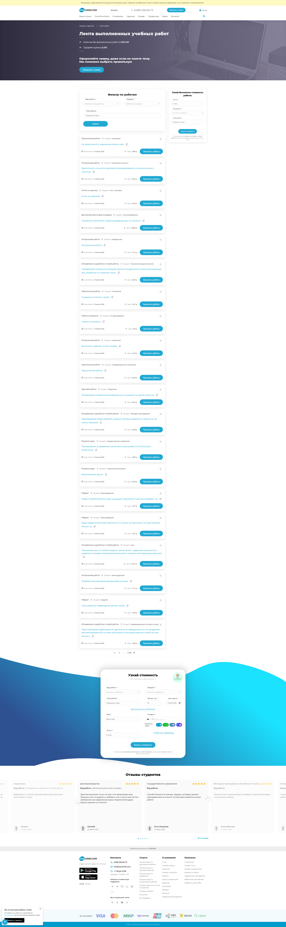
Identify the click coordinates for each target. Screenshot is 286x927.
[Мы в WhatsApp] (127, 887)
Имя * (109, 714)
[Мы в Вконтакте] (117, 887)
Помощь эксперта (146, 891)
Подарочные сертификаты (195, 876)
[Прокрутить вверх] (281, 917)
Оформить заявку (176, 10)
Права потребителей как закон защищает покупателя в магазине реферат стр (120, 499)
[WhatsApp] (166, 725)
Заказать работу (151, 151)
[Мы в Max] (132, 887)
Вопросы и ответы (192, 872)
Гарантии (131, 16)
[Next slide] (208, 800)
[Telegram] (159, 725)
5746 (129, 652)
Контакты (175, 16)
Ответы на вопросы (91, 321)
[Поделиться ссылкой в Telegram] (156, 139)
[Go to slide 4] (144, 838)
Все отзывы (203, 838)
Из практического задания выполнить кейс (103, 144)
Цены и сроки (85, 16)
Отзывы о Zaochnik (169, 872)
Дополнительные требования (143, 709)
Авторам (114, 10)
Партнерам (166, 886)
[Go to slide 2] (140, 838)
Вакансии (165, 883)
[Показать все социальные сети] (160, 139)
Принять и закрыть (14, 920)
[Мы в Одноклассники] (117, 902)
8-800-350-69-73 (120, 862)
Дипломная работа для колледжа (106, 788)
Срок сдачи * (173, 698)
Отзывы (141, 16)
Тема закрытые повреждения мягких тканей (103, 605)
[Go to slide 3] (142, 838)
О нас (164, 862)
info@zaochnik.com (122, 866)
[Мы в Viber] (122, 887)
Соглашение (9, 915)
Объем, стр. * (152, 698)
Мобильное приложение (194, 879)
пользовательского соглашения (190, 136)
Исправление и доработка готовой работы (44, 788)
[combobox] (102, 103)
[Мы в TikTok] (127, 902)
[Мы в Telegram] (112, 887)
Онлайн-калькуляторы (193, 869)
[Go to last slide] (77, 800)
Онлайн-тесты (190, 865)
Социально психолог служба (96, 297)
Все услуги (144, 894)
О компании (118, 16)
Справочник (153, 16)
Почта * (175, 100)
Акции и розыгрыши (170, 879)
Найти (95, 123)
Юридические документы (172, 897)
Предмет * (131, 99)
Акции (165, 16)
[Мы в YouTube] (122, 902)
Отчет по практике (91, 196)
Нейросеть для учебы (193, 883)
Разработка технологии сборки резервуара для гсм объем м (111, 220)
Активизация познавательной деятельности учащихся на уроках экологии (118, 395)
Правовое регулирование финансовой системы (105, 581)
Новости (165, 876)
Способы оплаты (102, 16)
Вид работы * (90, 99)
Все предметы (145, 898)
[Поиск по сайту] (204, 16)
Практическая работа (92, 370)
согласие (187, 138)
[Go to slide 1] (138, 838)
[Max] (179, 725)
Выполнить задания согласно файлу (100, 346)
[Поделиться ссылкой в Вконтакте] (151, 139)
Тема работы (91, 111)
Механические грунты (93, 474)
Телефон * (151, 714)
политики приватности (146, 752)
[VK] (172, 725)
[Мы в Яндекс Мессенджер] (112, 891)
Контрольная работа (92, 245)
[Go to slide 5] (147, 838)
